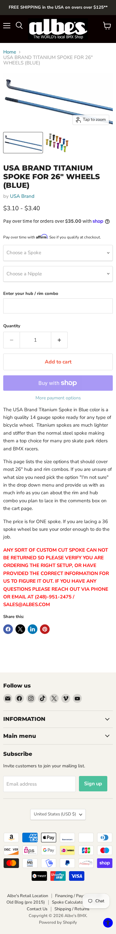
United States (55, 814)
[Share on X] (20, 629)
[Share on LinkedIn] (32, 629)
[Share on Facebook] (8, 629)
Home (9, 52)
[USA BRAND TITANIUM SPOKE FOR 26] (23, 142)
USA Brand (22, 196)
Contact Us (37, 909)
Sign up (93, 783)
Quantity (11, 326)
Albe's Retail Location (27, 896)
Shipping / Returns (71, 909)
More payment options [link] (58, 398)
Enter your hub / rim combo (30, 293)
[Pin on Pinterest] (45, 629)
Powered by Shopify (58, 922)
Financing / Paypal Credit (78, 896)
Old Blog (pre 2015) (25, 902)
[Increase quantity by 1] (59, 340)
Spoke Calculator (68, 902)
